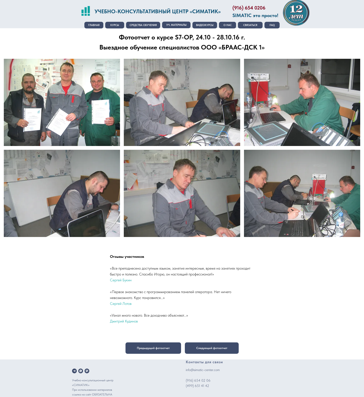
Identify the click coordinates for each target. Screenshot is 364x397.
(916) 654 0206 (248, 8)
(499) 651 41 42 (197, 386)
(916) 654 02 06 (198, 380)
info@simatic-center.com (203, 370)
